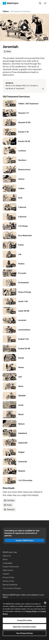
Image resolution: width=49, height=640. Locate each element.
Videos (6, 11)
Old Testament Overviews (20, 11)
